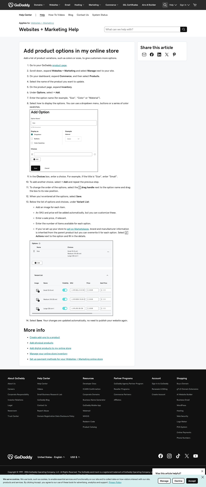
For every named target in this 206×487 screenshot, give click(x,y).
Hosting (180, 411)
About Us (12, 384)
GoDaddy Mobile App (92, 405)
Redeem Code (89, 422)
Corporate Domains (91, 394)
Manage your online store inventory (48, 353)
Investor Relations (15, 400)
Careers (11, 389)
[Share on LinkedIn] (159, 54)
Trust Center (13, 416)
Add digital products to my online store (50, 348)
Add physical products (41, 342)
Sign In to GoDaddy (160, 384)
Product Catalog (90, 427)
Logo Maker (182, 422)
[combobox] (142, 29)
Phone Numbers (183, 438)
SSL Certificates (130, 5)
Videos (40, 389)
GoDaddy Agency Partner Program (128, 384)
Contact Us (83, 15)
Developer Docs (89, 384)
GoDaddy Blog (43, 400)
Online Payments (184, 432)
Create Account (158, 394)
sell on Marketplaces (78, 229)
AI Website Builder (185, 394)
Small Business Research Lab (49, 394)
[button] (202, 471)
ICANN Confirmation (91, 389)
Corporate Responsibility (18, 394)
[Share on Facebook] (151, 54)
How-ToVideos (56, 15)
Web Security (182, 416)
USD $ (73, 457)
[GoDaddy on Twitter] (187, 458)
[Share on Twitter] (167, 54)
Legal (10, 405)
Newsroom (12, 411)
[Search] (183, 29)
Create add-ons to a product (45, 337)
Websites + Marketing (42, 23)
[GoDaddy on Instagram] (169, 458)
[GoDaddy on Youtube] (195, 458)
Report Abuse (43, 411)
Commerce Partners (122, 394)
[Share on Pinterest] (174, 54)
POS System (182, 427)
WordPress (181, 405)
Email (67, 5)
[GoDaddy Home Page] (20, 457)
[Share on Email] (144, 54)
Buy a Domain (183, 384)
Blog (70, 15)
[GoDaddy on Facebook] (160, 458)
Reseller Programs (122, 389)
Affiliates (117, 400)
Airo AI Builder (149, 5)
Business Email (183, 400)
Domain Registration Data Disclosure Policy (55, 416)
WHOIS (86, 416)
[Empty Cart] (195, 5)
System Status (100, 15)
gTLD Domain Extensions (187, 389)
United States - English (50, 457)
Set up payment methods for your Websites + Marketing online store (66, 359)
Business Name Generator (94, 400)
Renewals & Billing (159, 389)
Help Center (42, 384)
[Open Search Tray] (165, 5)
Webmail (86, 411)
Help (42, 15)
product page (59, 65)
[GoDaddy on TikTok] (178, 458)
